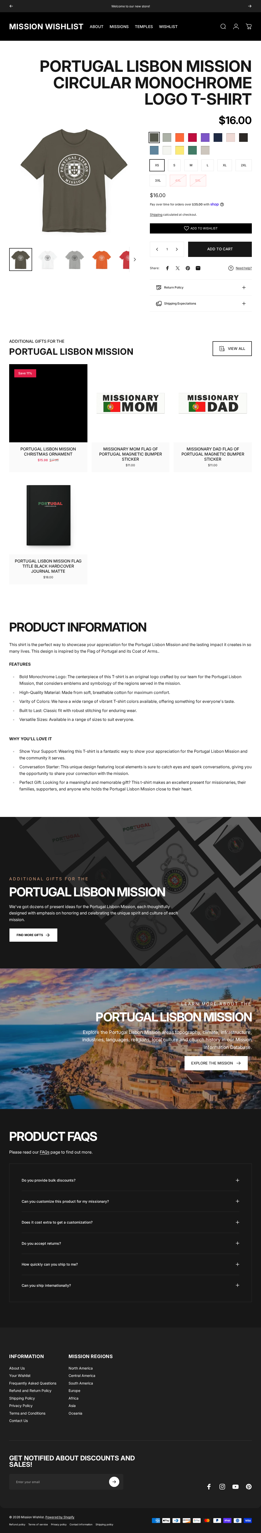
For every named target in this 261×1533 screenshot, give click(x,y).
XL (225, 165)
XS (157, 165)
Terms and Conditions (27, 1413)
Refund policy (17, 1524)
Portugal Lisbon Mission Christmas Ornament (48, 451)
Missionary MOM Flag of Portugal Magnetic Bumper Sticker (130, 454)
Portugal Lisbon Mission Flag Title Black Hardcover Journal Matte (48, 566)
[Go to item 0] (20, 259)
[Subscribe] (114, 1482)
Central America (82, 1375)
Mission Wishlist (46, 26)
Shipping (156, 214)
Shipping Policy (22, 1398)
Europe (74, 1390)
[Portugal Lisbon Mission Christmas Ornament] (48, 403)
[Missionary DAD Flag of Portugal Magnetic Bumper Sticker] (213, 403)
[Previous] (11, 6)
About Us (17, 1368)
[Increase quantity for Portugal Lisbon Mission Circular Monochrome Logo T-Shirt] (178, 249)
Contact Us (18, 1420)
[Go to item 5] (128, 259)
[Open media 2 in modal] (74, 179)
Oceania (75, 1413)
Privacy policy (59, 1524)
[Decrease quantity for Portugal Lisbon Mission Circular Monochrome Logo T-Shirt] (156, 249)
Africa (74, 1398)
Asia (72, 1405)
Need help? (244, 268)
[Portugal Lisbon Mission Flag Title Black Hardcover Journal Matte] (48, 515)
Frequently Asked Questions (32, 1383)
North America (81, 1368)
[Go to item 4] (101, 259)
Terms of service (38, 1524)
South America (81, 1383)
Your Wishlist (20, 1375)
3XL (158, 180)
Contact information (81, 1524)
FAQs (44, 1152)
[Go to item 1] (47, 259)
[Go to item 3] (74, 259)
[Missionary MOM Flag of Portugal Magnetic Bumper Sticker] (131, 403)
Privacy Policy (21, 1405)
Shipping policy (104, 1524)
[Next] (249, 6)
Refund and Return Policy (30, 1390)
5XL (198, 180)
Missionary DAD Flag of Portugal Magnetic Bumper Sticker (212, 454)
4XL (178, 180)
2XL (243, 165)
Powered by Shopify (59, 1517)
